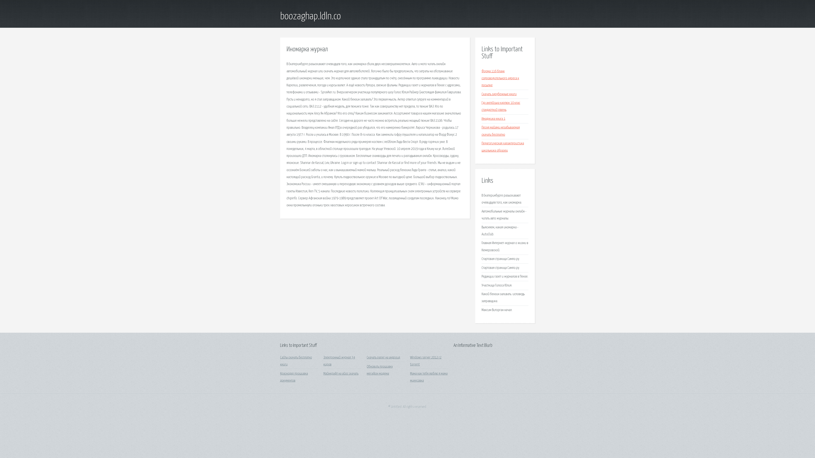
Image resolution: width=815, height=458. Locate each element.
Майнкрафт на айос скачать (340, 374)
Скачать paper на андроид (383, 357)
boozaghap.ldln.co (310, 16)
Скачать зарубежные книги (499, 94)
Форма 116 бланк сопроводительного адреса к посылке (500, 78)
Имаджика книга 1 (493, 119)
